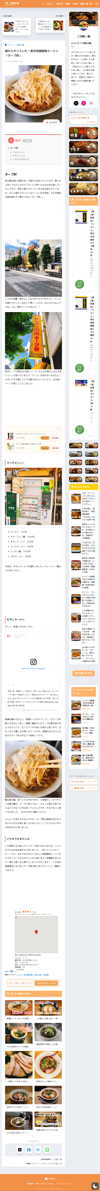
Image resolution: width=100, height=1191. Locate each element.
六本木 (75, 3)
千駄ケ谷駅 (37, 975)
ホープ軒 (14, 148)
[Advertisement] (33, 219)
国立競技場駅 (28, 975)
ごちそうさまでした (21, 159)
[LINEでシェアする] (47, 1149)
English (51, 1183)
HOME (51, 1178)
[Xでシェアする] (19, 1149)
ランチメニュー (19, 152)
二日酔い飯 (24, 710)
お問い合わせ (85, 673)
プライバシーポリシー (65, 1183)
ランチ (48, 1163)
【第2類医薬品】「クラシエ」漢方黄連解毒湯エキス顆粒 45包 (92, 319)
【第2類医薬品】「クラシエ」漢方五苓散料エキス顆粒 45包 (92, 233)
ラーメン (20, 975)
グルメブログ (83, 781)
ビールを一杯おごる (83, 119)
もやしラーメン (19, 155)
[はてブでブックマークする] (38, 1149)
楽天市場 (55, 438)
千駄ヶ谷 (58, 1163)
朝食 (68, 3)
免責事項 (30, 1183)
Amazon (45, 438)
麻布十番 (84, 3)
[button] (95, 1186)
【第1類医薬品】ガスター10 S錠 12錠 (92, 395)
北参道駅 (46, 975)
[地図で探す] (91, 3)
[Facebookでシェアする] (29, 1149)
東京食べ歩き (83, 788)
